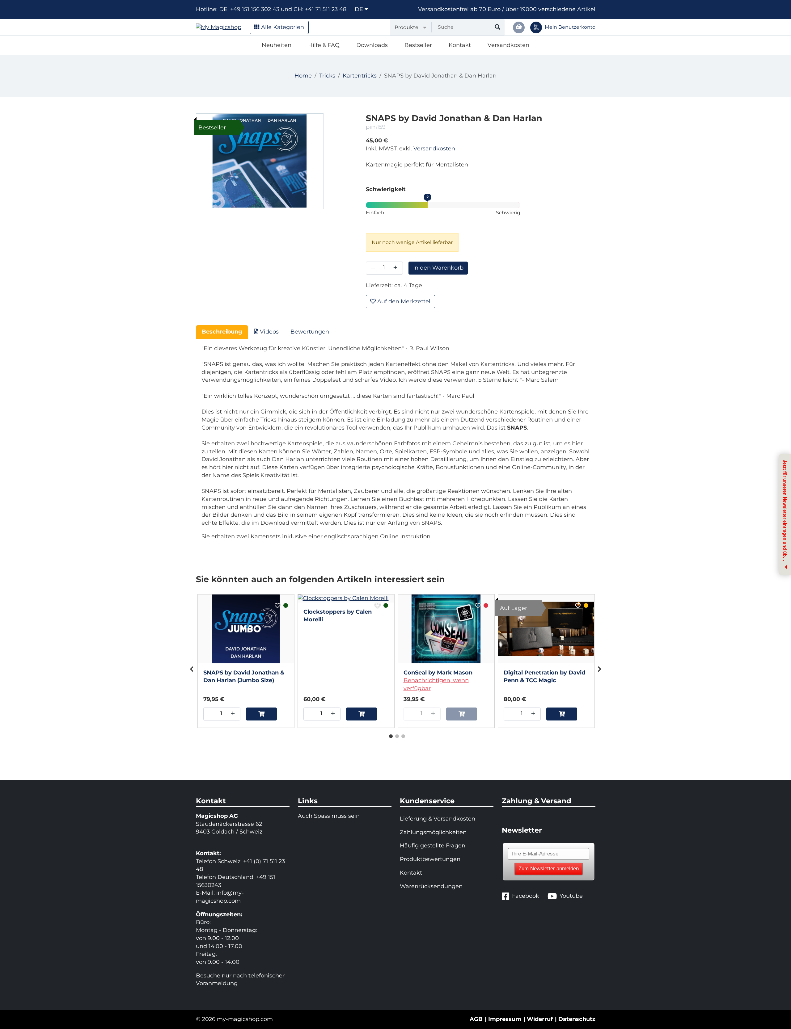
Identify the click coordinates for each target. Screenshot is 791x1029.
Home (303, 75)
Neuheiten (276, 45)
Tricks (327, 75)
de (360, 9)
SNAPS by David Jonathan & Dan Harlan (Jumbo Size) (243, 676)
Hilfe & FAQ (324, 45)
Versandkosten (508, 45)
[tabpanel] (246, 661)
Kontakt (460, 45)
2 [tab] (395, 735)
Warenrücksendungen (431, 886)
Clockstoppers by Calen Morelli (337, 615)
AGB (476, 1019)
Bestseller (418, 45)
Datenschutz (576, 1019)
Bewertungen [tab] (309, 331)
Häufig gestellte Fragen (432, 845)
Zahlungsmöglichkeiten (433, 832)
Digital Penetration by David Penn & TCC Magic (544, 676)
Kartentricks (360, 75)
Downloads (372, 45)
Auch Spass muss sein (329, 816)
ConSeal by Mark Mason (438, 672)
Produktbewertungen (430, 859)
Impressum (504, 1019)
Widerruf (540, 1019)
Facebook (525, 895)
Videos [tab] (268, 331)
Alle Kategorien (282, 27)
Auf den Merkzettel (403, 301)
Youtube (571, 895)
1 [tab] (389, 735)
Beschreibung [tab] (222, 331)
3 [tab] (401, 735)
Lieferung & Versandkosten (437, 818)
